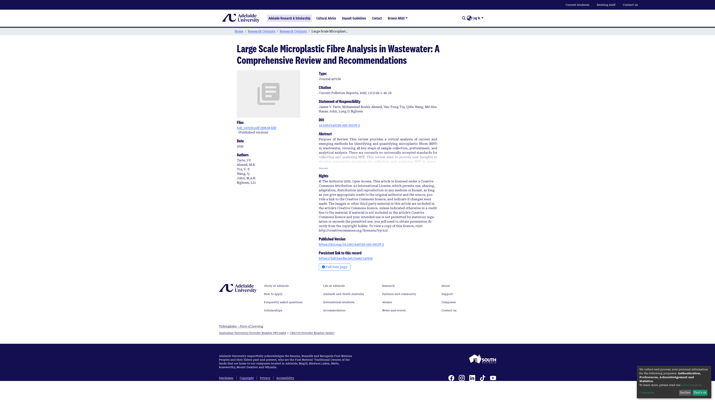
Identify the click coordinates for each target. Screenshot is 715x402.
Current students (577, 4)
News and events (394, 310)
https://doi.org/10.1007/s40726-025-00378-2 (351, 244)
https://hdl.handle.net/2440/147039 (345, 258)
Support (447, 294)
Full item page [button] (336, 267)
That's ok (700, 392)
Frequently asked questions (283, 302)
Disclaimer (226, 378)
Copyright (247, 378)
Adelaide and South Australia (343, 294)
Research (388, 285)
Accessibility (285, 378)
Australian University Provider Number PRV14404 (252, 332)
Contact (377, 18)
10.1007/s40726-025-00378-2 (339, 125)
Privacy (265, 378)
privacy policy (691, 385)
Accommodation (334, 310)
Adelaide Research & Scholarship (289, 18)
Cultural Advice (326, 18)
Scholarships (273, 310)
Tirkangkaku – (241, 326)
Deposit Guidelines (354, 18)
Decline (685, 392)
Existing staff (606, 4)
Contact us (630, 4)
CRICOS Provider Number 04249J (312, 332)
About (445, 285)
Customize (646, 392)
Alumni (387, 302)
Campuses (448, 302)
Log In (476, 18)
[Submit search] (463, 18)
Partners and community (399, 294)
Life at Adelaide (334, 285)
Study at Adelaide (276, 285)
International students (339, 302)
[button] (469, 18)
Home (239, 31)
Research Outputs (261, 31)
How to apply (273, 294)
